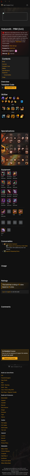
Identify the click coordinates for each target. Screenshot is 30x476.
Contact (3, 436)
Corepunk (3, 453)
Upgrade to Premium (9, 358)
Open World (4, 380)
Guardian (3, 402)
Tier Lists (3, 430)
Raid (2, 382)
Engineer (3, 400)
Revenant (3, 412)
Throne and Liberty (6, 460)
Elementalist (4, 398)
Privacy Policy (4, 443)
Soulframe (4, 458)
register (9, 292)
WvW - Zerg (4, 387)
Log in (3, 292)
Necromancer (4, 407)
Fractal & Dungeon (6, 378)
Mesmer (3, 405)
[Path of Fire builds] (15, 51)
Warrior (3, 417)
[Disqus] (15, 328)
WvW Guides (4, 427)
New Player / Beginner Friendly (8, 392)
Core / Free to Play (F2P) (7, 389)
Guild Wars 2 (4, 456)
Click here (18, 41)
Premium (3, 440)
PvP (2, 375)
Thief (2, 414)
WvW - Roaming (5, 385)
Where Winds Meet (6, 463)
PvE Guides (4, 423)
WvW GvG (12, 48)
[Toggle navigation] (27, 5)
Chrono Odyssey (5, 451)
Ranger (3, 410)
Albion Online (4, 449)
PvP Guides (4, 425)
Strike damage (13, 46)
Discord (3, 438)
